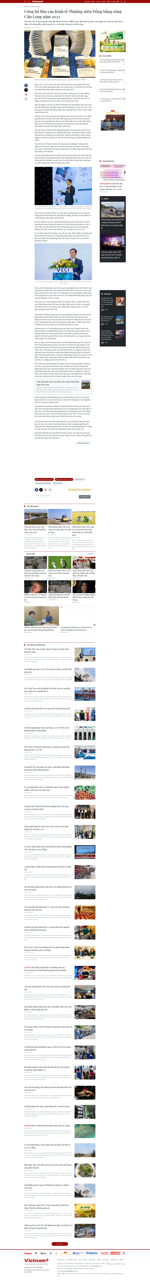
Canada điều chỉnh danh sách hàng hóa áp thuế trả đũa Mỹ (47, 868)
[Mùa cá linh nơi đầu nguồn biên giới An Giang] (85, 1131)
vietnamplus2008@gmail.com (69, 1271)
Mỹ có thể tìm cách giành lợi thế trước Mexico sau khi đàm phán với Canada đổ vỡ (47, 689)
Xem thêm (60, 1244)
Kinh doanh (36, 7)
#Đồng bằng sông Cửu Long (64, 479)
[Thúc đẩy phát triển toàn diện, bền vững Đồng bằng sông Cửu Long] (85, 384)
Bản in (26, 94)
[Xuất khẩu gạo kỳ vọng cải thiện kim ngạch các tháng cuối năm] (85, 1190)
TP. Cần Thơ (58, 483)
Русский (113, 1)
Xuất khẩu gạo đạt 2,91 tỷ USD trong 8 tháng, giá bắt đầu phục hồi (48, 670)
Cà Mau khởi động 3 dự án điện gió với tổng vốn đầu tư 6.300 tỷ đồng (47, 1146)
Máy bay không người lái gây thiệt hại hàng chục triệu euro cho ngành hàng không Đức (107, 335)
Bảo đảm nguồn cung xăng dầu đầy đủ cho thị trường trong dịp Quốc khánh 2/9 (46, 1068)
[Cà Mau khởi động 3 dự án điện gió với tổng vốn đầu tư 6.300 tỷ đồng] (85, 1150)
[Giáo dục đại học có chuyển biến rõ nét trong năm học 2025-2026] (113, 172)
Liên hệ (121, 1259)
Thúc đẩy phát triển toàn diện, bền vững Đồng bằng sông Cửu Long (57, 383)
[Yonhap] (78, 1253)
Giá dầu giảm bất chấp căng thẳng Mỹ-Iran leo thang (46, 1106)
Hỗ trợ (85, 1259)
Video (106, 199)
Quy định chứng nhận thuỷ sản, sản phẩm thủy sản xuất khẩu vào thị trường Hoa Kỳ (48, 1008)
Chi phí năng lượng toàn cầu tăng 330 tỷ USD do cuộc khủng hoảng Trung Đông (46, 729)
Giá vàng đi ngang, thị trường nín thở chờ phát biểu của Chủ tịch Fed (47, 1088)
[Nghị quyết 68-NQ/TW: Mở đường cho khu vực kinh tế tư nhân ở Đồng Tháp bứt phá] (85, 1231)
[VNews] (124, 1253)
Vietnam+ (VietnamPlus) (38, 1)
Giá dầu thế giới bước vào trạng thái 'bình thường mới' (47, 708)
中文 (108, 1)
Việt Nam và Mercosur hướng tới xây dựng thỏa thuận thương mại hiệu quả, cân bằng (47, 948)
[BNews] (36, 1253)
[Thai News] (56, 1253)
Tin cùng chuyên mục (36, 645)
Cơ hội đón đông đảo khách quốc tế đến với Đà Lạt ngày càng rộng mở (47, 1048)
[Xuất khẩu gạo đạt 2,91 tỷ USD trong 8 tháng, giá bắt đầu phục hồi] (85, 675)
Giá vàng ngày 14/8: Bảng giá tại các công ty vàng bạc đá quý (113, 100)
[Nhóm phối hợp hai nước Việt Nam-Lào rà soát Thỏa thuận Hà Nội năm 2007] (85, 832)
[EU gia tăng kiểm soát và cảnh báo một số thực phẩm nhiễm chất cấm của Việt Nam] (85, 793)
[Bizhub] (43, 1253)
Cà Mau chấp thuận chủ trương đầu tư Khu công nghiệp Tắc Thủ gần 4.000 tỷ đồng (48, 848)
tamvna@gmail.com (96, 1266)
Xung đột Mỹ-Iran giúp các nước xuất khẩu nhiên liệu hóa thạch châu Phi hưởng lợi (47, 768)
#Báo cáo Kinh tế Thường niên (44, 479)
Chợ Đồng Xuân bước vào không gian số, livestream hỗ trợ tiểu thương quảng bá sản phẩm (45, 968)
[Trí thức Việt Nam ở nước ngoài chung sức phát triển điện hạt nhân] (85, 655)
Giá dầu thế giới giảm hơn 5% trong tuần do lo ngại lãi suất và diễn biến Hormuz (46, 928)
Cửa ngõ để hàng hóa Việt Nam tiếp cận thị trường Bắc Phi (47, 988)
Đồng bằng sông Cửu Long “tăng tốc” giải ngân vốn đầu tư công (59, 529)
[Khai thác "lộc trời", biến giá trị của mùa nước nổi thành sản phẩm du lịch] (85, 1170)
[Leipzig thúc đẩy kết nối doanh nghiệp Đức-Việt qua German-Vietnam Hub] (85, 812)
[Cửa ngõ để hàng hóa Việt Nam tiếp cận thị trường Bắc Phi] (85, 992)
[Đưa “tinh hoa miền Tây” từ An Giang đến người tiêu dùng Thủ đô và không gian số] (85, 1211)
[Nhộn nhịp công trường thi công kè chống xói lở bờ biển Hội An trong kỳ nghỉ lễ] (112, 209)
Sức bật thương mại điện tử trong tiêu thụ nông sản (107, 319)
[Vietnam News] (92, 1253)
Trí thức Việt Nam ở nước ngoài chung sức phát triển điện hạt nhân (46, 650)
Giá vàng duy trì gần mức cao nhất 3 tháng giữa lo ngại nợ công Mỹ (111, 81)
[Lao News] (50, 1253)
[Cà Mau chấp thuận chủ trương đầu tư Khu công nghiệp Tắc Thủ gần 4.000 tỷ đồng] (85, 852)
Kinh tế (27, 7)
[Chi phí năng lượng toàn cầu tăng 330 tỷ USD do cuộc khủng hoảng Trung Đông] (85, 733)
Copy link (26, 99)
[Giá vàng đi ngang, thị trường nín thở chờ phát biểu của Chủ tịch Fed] (85, 1093)
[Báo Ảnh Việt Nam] (115, 1253)
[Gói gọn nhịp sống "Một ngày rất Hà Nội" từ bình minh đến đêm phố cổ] (112, 242)
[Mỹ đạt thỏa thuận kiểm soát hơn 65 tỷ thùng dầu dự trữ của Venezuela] (85, 892)
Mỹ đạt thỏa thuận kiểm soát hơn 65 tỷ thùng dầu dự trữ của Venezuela (47, 888)
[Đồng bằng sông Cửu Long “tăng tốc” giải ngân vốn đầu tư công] (60, 517)
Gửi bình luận (85, 496)
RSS (80, 1259)
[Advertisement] (63, 459)
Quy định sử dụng (72, 1259)
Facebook (26, 85)
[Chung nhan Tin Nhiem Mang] (116, 1263)
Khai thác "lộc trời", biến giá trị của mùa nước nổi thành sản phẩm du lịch (47, 1166)
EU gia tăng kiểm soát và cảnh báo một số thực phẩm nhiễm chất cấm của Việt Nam (46, 788)
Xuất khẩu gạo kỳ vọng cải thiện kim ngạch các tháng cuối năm (46, 1186)
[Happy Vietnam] (65, 1253)
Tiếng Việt (87, 1)
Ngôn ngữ (92, 1259)
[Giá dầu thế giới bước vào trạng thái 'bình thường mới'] (85, 714)
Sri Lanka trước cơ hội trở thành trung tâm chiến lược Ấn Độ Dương (48, 1028)
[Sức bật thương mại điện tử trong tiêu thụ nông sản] (120, 320)
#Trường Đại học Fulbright (43, 483)
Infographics (108, 161)
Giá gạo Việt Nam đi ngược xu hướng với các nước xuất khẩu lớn (112, 71)
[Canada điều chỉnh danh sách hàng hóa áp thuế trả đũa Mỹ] (85, 872)
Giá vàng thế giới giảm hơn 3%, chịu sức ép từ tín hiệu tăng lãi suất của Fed (47, 908)
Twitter (26, 90)
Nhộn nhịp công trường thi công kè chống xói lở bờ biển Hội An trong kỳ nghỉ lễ (112, 223)
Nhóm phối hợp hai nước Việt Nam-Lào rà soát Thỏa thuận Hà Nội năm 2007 (46, 828)
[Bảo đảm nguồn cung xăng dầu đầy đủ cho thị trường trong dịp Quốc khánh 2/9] (85, 1073)
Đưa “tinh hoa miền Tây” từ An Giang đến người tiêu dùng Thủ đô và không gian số (46, 1206)
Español (104, 1)
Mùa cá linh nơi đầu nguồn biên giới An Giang (50, 1125)
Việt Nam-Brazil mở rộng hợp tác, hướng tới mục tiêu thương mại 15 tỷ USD (47, 748)
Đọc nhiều (107, 56)
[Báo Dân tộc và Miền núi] (26, 1253)
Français (98, 1)
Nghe (106, 309)
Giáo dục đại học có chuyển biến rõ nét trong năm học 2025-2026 (111, 186)
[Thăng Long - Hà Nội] (118, 1)
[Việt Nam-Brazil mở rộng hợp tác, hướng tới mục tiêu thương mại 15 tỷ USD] (85, 752)
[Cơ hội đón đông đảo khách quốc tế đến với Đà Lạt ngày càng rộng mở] (85, 1052)
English (93, 1)
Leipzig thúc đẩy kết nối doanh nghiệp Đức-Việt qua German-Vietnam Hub (46, 807)
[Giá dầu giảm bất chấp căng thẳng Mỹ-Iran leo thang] (85, 1112)
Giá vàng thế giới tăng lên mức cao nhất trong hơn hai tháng (112, 90)
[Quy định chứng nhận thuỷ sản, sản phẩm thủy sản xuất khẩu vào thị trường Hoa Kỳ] (85, 1012)
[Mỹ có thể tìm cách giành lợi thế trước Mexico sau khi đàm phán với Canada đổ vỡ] (85, 694)
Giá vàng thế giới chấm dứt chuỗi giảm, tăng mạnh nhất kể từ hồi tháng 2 (112, 61)
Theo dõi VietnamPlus (75, 490)
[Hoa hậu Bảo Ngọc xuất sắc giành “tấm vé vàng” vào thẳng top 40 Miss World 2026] (120, 301)
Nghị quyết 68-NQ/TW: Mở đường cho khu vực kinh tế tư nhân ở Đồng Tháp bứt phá (48, 1226)
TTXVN (99, 1259)
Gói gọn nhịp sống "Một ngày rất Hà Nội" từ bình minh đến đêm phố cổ (111, 255)
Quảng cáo (114, 1259)
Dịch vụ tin (106, 1259)
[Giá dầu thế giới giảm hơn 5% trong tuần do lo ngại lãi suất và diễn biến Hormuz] (85, 933)
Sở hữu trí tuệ (61, 1259)
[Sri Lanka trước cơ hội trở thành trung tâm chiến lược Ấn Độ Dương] (85, 1032)
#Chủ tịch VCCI (79, 479)
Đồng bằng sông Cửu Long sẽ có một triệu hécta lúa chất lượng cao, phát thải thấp (83, 531)
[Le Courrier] (104, 1253)
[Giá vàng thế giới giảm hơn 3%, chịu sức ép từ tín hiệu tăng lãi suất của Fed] (85, 912)
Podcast (107, 294)
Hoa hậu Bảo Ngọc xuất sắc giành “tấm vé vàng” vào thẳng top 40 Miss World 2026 (107, 302)
